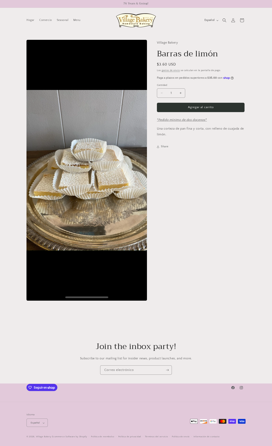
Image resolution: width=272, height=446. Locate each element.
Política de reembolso (102, 436)
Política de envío (181, 436)
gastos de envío (171, 70)
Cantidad (162, 85)
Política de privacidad (129, 436)
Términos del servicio (156, 436)
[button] (224, 20)
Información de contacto (207, 436)
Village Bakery (43, 437)
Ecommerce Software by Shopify (69, 437)
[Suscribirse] (167, 370)
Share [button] (164, 146)
